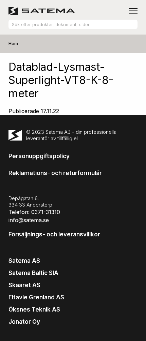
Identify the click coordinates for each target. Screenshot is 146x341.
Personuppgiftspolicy (39, 156)
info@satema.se (28, 220)
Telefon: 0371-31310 (34, 212)
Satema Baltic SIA (33, 273)
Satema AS (24, 260)
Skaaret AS (24, 285)
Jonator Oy (24, 321)
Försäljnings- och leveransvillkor (54, 234)
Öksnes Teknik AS (34, 309)
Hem (13, 43)
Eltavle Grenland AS (36, 297)
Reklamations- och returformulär (55, 173)
